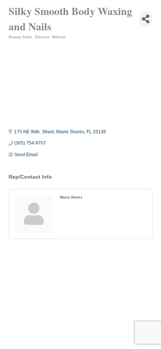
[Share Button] (145, 18)
